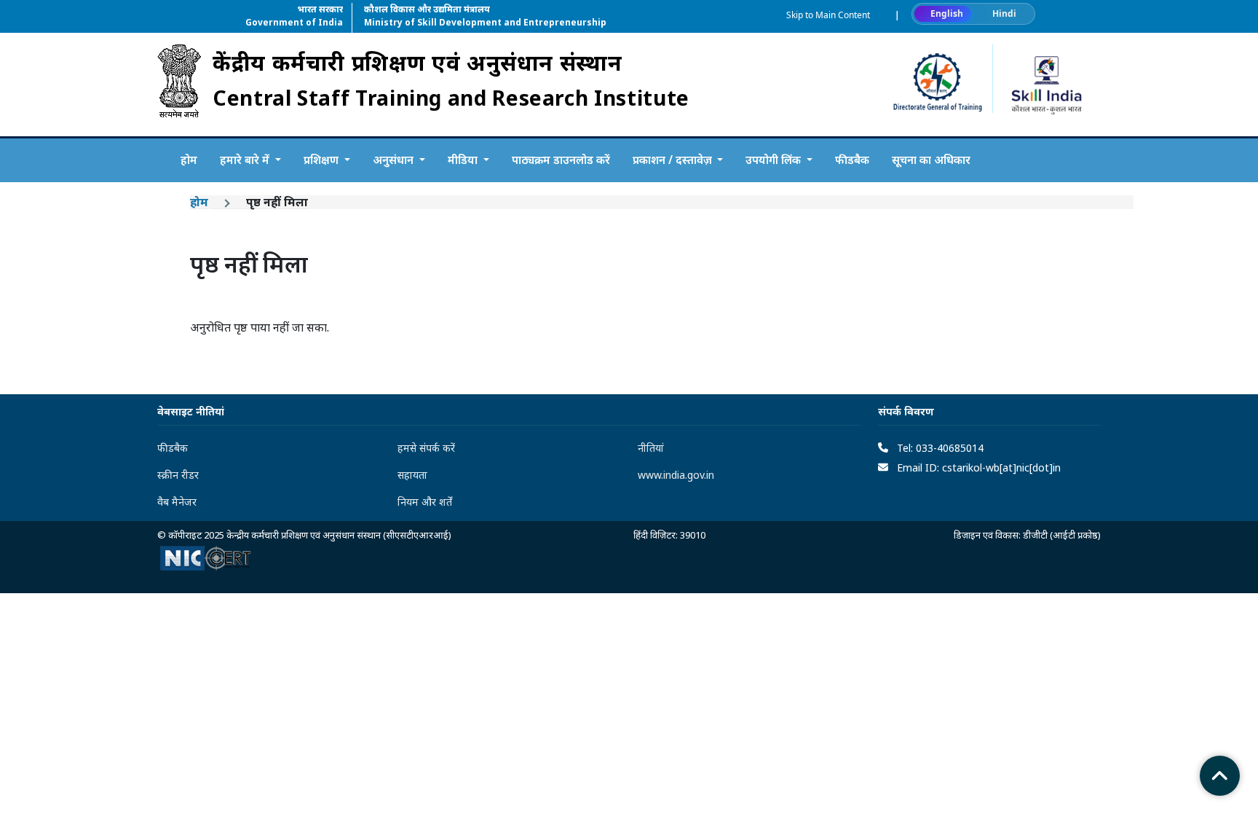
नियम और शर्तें (424, 502)
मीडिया (464, 159)
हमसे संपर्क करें (426, 448)
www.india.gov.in (676, 475)
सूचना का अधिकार (931, 159)
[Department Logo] (179, 84)
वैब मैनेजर (177, 502)
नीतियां (651, 448)
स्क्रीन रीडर (178, 475)
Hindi (1004, 13)
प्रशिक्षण (322, 159)
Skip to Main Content (828, 15)
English (946, 13)
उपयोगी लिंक (774, 159)
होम (189, 159)
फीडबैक (852, 159)
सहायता (412, 475)
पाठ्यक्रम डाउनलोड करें (561, 159)
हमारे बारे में (246, 159)
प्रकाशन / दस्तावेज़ (674, 159)
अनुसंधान (394, 159)
